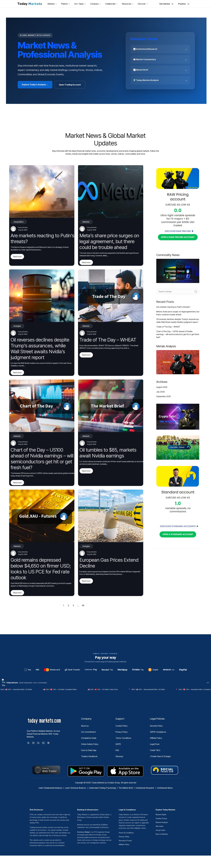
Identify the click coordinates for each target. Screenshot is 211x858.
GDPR (118, 744)
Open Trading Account (70, 84)
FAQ (117, 750)
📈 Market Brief (160, 69)
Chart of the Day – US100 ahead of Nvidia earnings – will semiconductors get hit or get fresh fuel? (177, 334)
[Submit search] (195, 291)
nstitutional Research (145, 788)
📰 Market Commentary (160, 59)
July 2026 (160, 392)
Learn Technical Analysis (75, 788)
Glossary (119, 756)
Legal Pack (154, 744)
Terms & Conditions (126, 833)
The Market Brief (126, 788)
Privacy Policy (122, 732)
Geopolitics (19, 222)
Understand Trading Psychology (102, 788)
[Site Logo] (29, 3)
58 (83, 605)
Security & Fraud (125, 841)
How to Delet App (88, 750)
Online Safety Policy (89, 744)
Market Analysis (162, 822)
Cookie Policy (121, 726)
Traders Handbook (89, 756)
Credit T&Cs (155, 750)
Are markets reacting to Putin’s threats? (173, 307)
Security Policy (156, 726)
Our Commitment (88, 732)
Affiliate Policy (156, 738)
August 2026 (161, 387)
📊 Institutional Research (160, 49)
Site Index (159, 826)
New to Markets (162, 834)
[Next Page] (88, 605)
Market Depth (161, 814)
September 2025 (163, 396)
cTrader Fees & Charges (160, 756)
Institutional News (165, 788)
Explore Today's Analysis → (35, 84)
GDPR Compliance (158, 732)
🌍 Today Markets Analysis (160, 80)
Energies (17, 326)
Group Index (160, 830)
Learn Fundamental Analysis (50, 788)
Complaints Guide (88, 738)
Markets (86, 222)
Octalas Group (161, 818)
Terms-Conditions (123, 738)
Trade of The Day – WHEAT (168, 327)
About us (85, 726)
